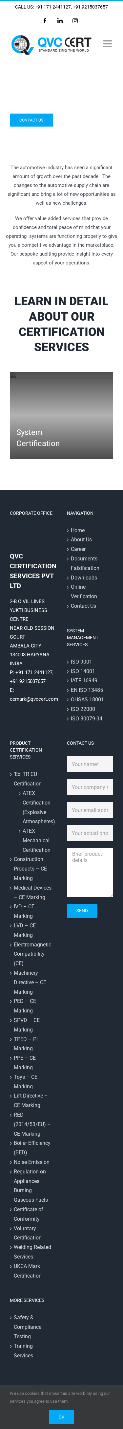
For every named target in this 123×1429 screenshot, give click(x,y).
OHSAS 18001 (87, 699)
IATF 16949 (84, 680)
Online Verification (84, 592)
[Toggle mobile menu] (108, 44)
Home (78, 530)
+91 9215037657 (90, 7)
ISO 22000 (83, 709)
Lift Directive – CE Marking (31, 1100)
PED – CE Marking (25, 1006)
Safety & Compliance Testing (27, 1327)
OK (61, 1417)
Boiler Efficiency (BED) (32, 1148)
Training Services (23, 1351)
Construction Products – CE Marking (30, 868)
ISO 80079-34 (86, 718)
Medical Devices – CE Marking (32, 892)
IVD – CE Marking (24, 911)
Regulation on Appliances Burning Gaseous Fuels (31, 1185)
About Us (81, 539)
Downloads (84, 578)
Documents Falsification (85, 563)
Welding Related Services (32, 1252)
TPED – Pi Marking (26, 1044)
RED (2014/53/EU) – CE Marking (32, 1124)
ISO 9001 (81, 662)
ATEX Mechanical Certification (36, 840)
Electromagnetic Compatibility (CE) (32, 954)
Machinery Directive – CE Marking (30, 982)
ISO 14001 (83, 671)
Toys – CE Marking (25, 1082)
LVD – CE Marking (25, 930)
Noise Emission (32, 1162)
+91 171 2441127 (53, 7)
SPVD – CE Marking (27, 1025)
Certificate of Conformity (28, 1214)
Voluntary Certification (28, 1233)
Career (78, 549)
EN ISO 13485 (87, 690)
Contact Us (83, 606)
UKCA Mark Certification (28, 1271)
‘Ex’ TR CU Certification (28, 779)
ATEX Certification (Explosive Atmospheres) (36, 807)
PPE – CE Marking (25, 1063)
